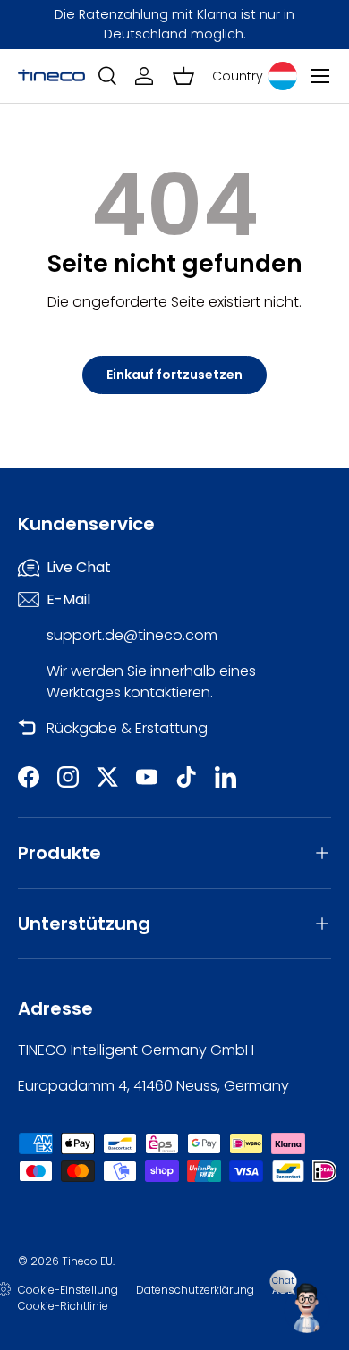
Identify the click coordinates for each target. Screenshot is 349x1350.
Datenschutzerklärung (195, 1289)
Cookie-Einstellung (68, 1289)
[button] (183, 76)
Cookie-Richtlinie (63, 1305)
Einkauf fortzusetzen (174, 375)
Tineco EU (87, 1261)
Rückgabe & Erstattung (127, 728)
